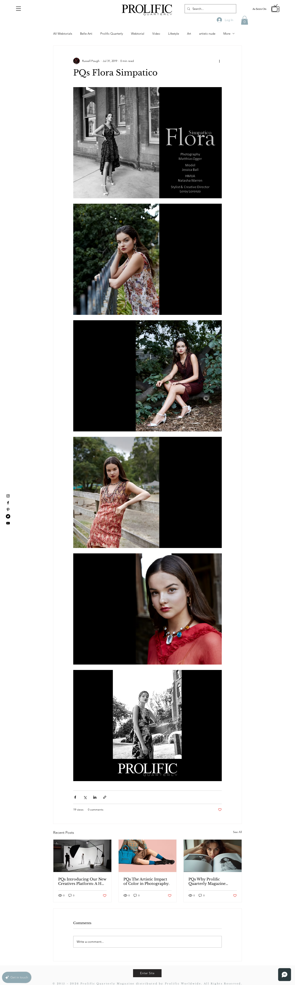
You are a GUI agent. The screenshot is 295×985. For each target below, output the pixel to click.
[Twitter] (8, 516)
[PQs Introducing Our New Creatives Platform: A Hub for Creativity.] (82, 856)
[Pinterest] (8, 509)
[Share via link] (105, 797)
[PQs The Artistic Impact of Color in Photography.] (148, 856)
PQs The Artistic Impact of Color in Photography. (146, 881)
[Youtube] (8, 523)
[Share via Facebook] (75, 797)
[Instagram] (8, 496)
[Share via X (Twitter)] (85, 797)
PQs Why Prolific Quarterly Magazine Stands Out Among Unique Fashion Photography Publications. (207, 881)
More (226, 33)
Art (189, 33)
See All (237, 832)
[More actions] (219, 60)
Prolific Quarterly (111, 33)
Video (156, 33)
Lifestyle (173, 33)
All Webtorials (62, 33)
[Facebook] (8, 503)
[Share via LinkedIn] (95, 797)
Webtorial (137, 33)
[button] (18, 8)
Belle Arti (86, 33)
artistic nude (207, 33)
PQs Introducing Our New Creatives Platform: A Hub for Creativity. (82, 881)
